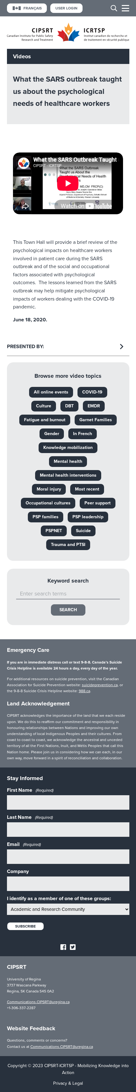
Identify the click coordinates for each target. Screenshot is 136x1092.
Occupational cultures (48, 503)
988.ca (84, 691)
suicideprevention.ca (100, 685)
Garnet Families (95, 419)
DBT (69, 406)
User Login (66, 8)
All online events (51, 392)
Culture (43, 406)
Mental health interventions (68, 475)
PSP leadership (87, 517)
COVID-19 (92, 392)
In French (82, 433)
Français (32, 8)
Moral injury (49, 489)
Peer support (97, 503)
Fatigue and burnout (44, 419)
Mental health (68, 461)
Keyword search (68, 580)
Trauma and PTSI (68, 544)
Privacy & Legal (68, 1083)
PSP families (46, 517)
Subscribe (25, 926)
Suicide (83, 530)
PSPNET (54, 530)
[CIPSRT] (68, 40)
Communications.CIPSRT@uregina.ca (38, 1002)
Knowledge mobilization (68, 447)
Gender (51, 433)
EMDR (94, 406)
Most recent (87, 489)
